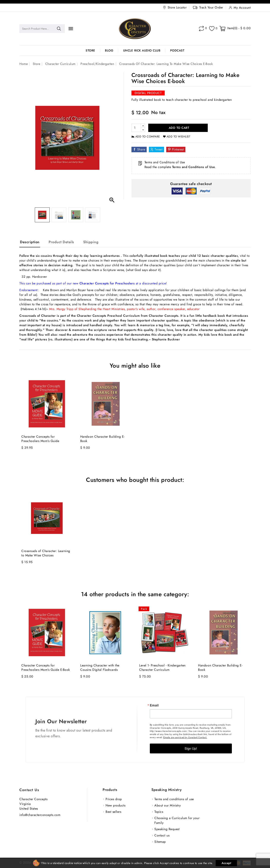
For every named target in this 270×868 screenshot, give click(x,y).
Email (154, 705)
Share (141, 149)
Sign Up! (191, 748)
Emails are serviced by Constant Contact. (185, 737)
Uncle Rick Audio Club (141, 50)
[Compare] (201, 28)
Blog (109, 50)
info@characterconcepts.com (39, 815)
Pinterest (178, 149)
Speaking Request (166, 829)
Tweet (159, 149)
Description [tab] (30, 242)
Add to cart (178, 128)
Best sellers (113, 811)
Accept (226, 863)
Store (90, 50)
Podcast (177, 50)
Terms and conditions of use (174, 799)
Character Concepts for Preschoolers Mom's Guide (40, 438)
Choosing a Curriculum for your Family (176, 820)
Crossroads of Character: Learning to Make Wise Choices (45, 553)
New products (115, 805)
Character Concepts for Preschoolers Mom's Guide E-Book (45, 667)
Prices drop (114, 799)
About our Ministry (167, 805)
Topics (158, 811)
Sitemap (160, 841)
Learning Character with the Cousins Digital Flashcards (99, 667)
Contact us (29, 789)
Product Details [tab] (61, 242)
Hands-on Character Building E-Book (102, 438)
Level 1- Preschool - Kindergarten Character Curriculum (162, 667)
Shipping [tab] (90, 242)
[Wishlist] (211, 28)
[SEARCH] (59, 28)
